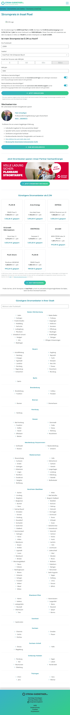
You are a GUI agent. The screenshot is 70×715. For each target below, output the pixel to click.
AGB (10, 277)
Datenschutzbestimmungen (20, 277)
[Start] (12, 3)
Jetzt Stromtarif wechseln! (36, 184)
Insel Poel (33, 9)
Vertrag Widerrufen (35, 700)
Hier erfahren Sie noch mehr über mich (18, 139)
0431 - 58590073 (21, 118)
